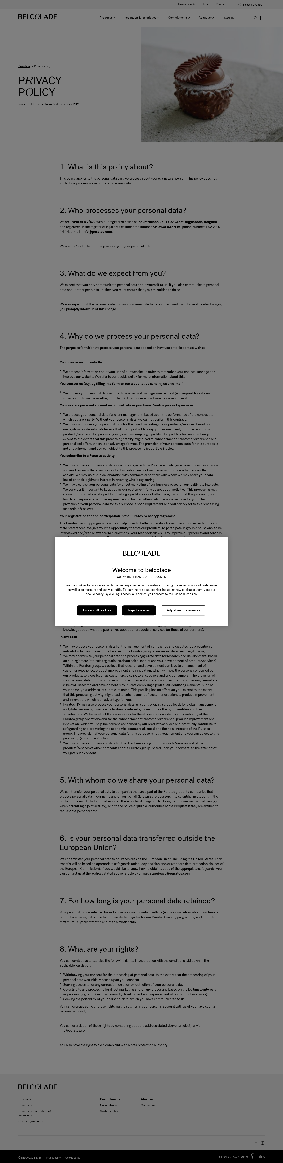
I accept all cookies (97, 610)
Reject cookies (139, 610)
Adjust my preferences (183, 610)
